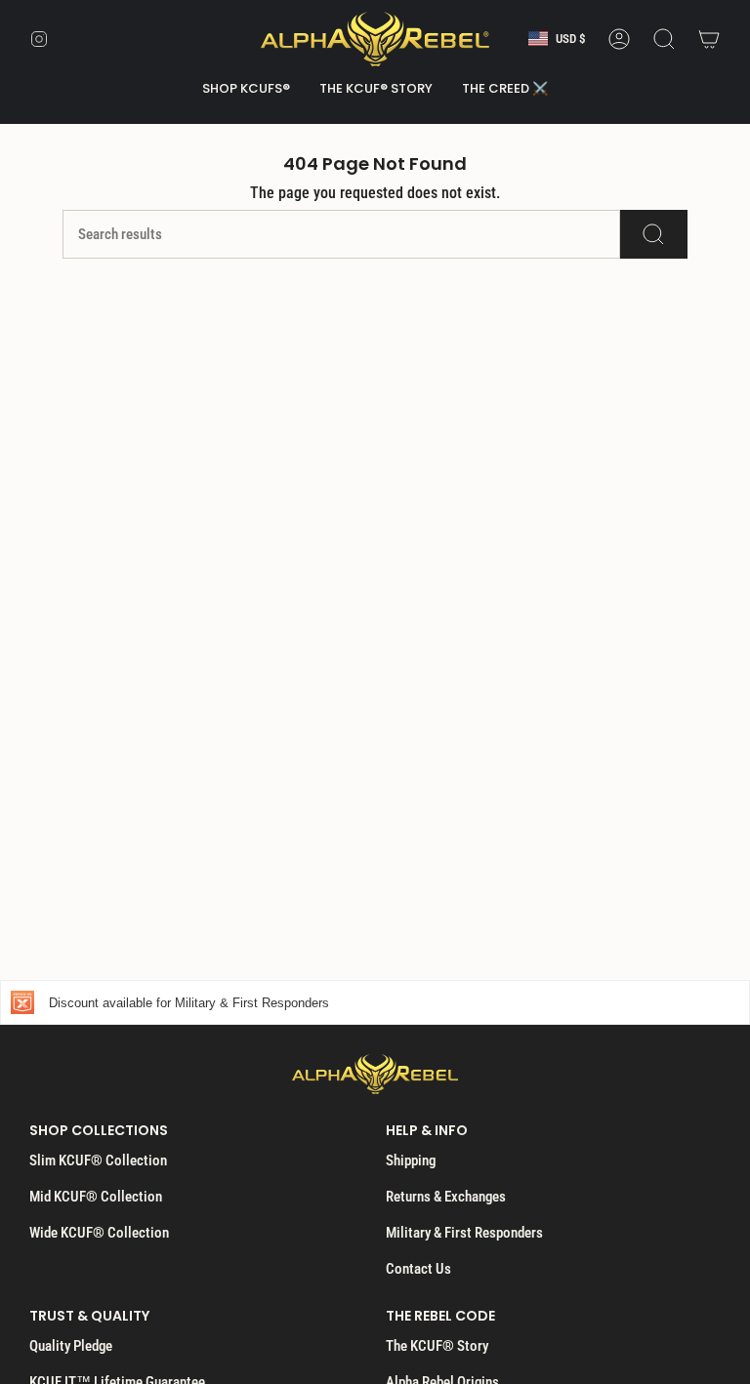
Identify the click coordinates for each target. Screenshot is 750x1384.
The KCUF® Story (437, 1346)
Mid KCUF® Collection (95, 1196)
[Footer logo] (375, 1074)
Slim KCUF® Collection (98, 1160)
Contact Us (418, 1269)
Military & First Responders (464, 1233)
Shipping (411, 1160)
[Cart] (709, 39)
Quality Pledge (70, 1346)
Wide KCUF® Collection (99, 1233)
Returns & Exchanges (446, 1196)
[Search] (654, 234)
